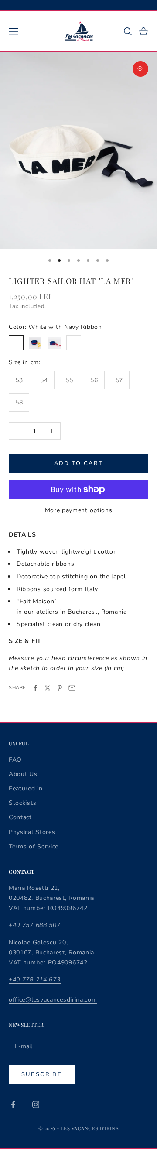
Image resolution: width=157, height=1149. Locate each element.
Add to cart (78, 463)
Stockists (22, 803)
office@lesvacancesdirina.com (53, 999)
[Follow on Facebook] (13, 1104)
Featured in (26, 788)
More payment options (79, 510)
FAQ (15, 760)
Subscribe (41, 1074)
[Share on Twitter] (47, 687)
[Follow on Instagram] (35, 1104)
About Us (23, 774)
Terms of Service (33, 846)
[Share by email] (71, 687)
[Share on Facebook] (35, 687)
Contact (20, 817)
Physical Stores (32, 832)
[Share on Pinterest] (59, 687)
